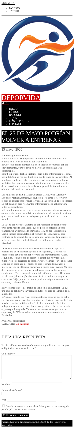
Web (4, 399)
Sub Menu (8, 3)
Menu (5, 103)
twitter (14, 11)
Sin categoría (22, 323)
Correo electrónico (12, 390)
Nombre (7, 384)
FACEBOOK (15, 8)
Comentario (9, 353)
